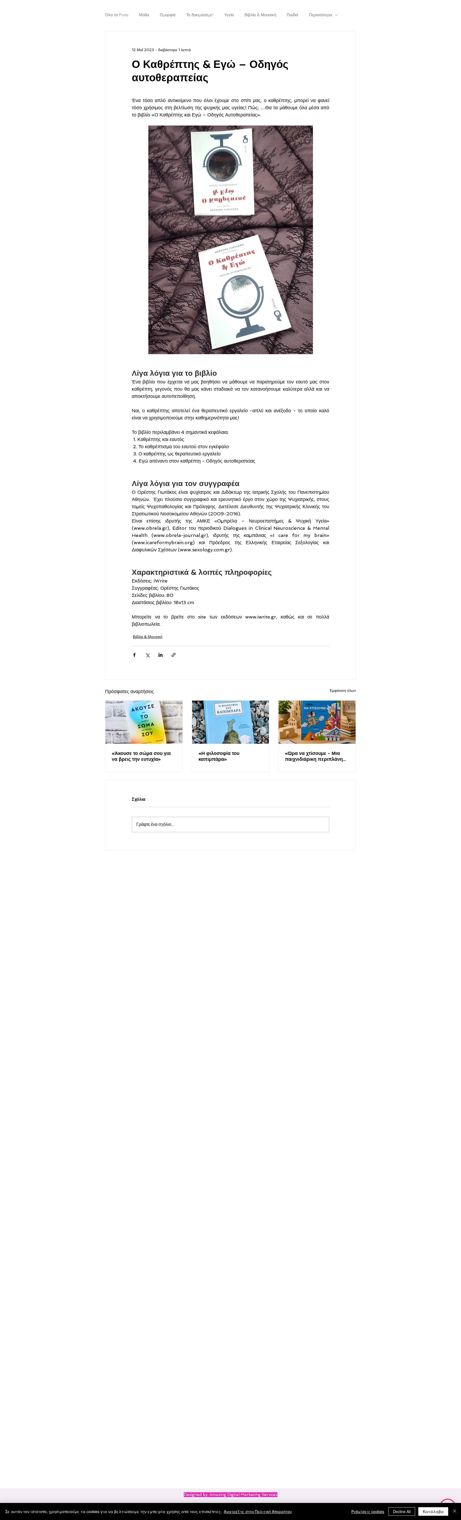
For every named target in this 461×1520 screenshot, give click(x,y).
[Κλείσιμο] (454, 1511)
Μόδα (144, 15)
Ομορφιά (168, 15)
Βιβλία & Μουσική (260, 15)
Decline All (402, 1511)
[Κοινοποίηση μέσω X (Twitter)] (147, 654)
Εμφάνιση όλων (343, 690)
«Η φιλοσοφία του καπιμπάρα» (218, 756)
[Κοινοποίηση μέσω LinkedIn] (160, 654)
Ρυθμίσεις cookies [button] (367, 1511)
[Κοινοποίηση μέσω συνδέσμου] (173, 654)
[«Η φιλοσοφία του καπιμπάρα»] (230, 722)
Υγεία (229, 15)
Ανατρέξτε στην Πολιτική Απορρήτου (258, 1511)
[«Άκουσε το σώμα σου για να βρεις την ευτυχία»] (143, 722)
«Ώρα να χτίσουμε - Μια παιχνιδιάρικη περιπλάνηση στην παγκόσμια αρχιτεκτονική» (317, 756)
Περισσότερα (320, 15)
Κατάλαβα (433, 1511)
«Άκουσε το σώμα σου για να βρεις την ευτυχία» (141, 756)
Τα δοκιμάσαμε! (200, 15)
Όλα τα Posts (116, 15)
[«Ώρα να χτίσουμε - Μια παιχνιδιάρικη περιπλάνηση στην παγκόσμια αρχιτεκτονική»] (317, 722)
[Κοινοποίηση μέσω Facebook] (134, 654)
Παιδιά (292, 15)
